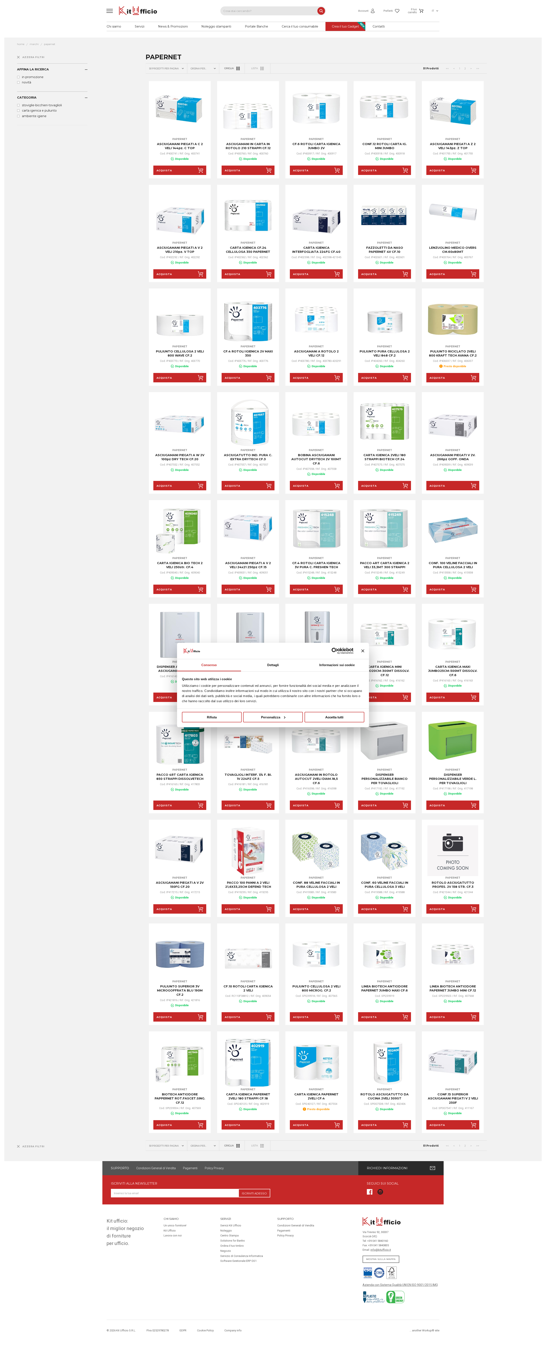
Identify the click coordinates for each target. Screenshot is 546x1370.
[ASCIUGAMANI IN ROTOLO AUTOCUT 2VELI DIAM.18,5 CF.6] (316, 742)
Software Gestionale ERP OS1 (238, 1260)
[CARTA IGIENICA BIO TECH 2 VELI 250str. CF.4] (179, 531)
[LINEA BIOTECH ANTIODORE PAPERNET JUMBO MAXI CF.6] (384, 954)
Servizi (139, 26)
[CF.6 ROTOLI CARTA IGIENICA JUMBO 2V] (316, 112)
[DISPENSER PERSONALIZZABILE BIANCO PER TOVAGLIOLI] (384, 742)
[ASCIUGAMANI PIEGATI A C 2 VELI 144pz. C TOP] (179, 112)
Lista (254, 68)
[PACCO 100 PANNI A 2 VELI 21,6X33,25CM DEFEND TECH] (248, 850)
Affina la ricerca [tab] (33, 69)
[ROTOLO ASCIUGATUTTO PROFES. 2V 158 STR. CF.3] (452, 850)
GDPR (182, 1330)
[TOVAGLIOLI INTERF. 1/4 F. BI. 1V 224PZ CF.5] (248, 742)
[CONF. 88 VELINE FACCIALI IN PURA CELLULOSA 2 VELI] (316, 850)
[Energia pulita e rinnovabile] (395, 1297)
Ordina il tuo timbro (232, 1245)
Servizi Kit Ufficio (230, 1225)
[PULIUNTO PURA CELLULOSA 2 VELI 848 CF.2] (384, 319)
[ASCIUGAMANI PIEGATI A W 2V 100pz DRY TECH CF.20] (179, 423)
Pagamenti (190, 1168)
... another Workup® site (424, 1330)
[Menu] (109, 10)
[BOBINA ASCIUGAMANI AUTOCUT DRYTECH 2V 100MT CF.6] (316, 423)
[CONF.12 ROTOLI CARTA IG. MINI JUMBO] (384, 112)
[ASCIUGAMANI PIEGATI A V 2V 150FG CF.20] (179, 850)
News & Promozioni (173, 26)
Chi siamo (114, 26)
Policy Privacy (214, 1168)
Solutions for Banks (232, 1240)
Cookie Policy (205, 1330)
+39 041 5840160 (377, 1240)
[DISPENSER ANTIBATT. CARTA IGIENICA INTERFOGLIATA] (248, 634)
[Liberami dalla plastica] (374, 1297)
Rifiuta (212, 717)
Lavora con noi (173, 1235)
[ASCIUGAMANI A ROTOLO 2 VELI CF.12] (316, 319)
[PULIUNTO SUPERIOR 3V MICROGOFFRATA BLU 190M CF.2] (179, 954)
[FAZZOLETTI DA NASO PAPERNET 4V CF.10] (384, 215)
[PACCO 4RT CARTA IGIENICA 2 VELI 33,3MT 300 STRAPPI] (384, 531)
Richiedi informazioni (387, 1168)
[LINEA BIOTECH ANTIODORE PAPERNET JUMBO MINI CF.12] (452, 954)
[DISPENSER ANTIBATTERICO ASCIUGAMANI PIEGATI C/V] (179, 634)
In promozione (33, 77)
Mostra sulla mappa (381, 1259)
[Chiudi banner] (362, 650)
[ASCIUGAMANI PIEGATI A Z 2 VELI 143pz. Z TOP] (452, 112)
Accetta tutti (334, 717)
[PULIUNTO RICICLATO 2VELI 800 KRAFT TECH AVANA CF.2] (452, 319)
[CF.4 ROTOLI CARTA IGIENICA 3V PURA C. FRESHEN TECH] (316, 531)
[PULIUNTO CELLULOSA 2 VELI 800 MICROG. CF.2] (316, 954)
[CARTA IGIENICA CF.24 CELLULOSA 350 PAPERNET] (248, 215)
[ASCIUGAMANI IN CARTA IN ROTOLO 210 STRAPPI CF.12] (248, 112)
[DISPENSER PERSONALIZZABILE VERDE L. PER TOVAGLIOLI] (452, 742)
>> (477, 68)
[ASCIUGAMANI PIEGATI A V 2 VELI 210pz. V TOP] (179, 215)
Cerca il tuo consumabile (300, 26)
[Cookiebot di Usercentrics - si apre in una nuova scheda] (334, 651)
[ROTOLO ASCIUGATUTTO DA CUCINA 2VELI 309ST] (384, 1062)
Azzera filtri (33, 57)
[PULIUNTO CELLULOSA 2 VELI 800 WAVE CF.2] (179, 319)
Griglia (229, 68)
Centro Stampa (229, 1235)
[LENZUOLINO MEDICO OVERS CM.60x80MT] (452, 215)
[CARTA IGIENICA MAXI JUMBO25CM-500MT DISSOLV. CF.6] (452, 634)
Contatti (379, 26)
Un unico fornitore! (175, 1225)
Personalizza (270, 717)
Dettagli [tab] (273, 665)
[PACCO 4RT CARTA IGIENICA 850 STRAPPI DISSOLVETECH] (179, 742)
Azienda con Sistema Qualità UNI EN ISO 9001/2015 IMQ (400, 1285)
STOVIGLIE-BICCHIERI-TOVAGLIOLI (42, 105)
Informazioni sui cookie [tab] (336, 665)
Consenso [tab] (209, 665)
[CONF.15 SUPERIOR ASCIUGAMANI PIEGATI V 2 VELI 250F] (452, 1062)
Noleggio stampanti (216, 26)
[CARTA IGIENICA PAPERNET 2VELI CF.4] (316, 1062)
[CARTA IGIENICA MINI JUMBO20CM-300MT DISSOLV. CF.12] (384, 634)
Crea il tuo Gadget (345, 26)
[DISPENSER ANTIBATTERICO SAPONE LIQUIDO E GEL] (316, 634)
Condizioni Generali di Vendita (156, 1168)
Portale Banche (256, 26)
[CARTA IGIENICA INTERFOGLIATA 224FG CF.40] (316, 215)
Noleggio (226, 1230)
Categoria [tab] (26, 97)
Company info (233, 1330)
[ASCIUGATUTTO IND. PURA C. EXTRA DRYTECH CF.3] (248, 423)
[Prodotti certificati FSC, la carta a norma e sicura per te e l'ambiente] (391, 1272)
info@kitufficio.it (380, 1249)
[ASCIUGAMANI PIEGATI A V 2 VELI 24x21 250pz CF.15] (248, 531)
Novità (26, 82)
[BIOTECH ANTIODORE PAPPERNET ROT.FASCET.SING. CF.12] (179, 1062)
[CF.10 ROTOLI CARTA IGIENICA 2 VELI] (248, 954)
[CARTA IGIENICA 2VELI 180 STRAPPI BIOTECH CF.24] (384, 423)
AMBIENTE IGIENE (34, 116)
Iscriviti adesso (254, 1193)
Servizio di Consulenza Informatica (241, 1256)
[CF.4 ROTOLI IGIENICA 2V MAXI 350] (248, 319)
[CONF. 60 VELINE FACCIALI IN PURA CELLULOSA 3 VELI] (384, 850)
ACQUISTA (164, 170)
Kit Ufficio (170, 1230)
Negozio (225, 1250)
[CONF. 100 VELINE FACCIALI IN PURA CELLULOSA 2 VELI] (452, 531)
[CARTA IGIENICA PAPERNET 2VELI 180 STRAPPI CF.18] (248, 1062)
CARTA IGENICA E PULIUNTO (39, 110)
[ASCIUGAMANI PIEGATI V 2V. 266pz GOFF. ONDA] (452, 423)
